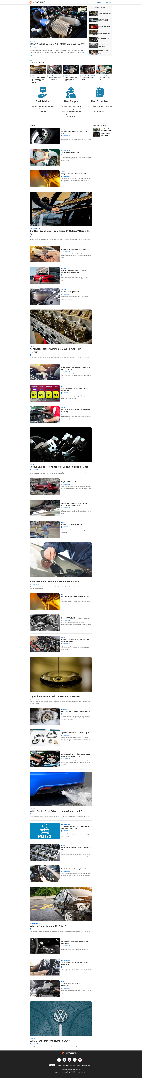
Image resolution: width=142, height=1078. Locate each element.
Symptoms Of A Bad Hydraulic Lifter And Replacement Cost (75, 640)
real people (74, 109)
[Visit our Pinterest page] (69, 1060)
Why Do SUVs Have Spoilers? (71, 482)
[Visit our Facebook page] (59, 1060)
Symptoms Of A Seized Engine (71, 524)
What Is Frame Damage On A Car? (48, 926)
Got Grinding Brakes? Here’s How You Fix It (103, 39)
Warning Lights (34, 693)
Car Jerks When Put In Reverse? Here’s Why (74, 132)
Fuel (62, 386)
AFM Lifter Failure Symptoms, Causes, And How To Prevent (57, 350)
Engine (32, 41)
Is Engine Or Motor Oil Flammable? (73, 174)
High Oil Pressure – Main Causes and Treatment (55, 696)
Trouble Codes (65, 824)
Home (52, 1065)
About (59, 1065)
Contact (65, 1065)
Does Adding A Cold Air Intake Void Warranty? (57, 44)
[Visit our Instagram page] (64, 1060)
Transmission (65, 939)
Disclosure (86, 1065)
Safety (63, 171)
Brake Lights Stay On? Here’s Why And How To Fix (104, 26)
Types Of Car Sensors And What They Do (75, 733)
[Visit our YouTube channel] (80, 1060)
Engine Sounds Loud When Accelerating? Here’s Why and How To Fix (75, 755)
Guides (99, 2)
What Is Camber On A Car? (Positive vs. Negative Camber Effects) (75, 271)
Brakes (63, 407)
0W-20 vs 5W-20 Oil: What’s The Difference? (72, 985)
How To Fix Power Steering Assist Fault (75, 869)
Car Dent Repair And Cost (104, 78)
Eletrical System (88, 75)
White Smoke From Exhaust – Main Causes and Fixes (58, 811)
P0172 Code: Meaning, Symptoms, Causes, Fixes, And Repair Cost (76, 827)
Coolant (63, 289)
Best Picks (108, 2)
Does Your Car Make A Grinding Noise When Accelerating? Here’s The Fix (38, 80)
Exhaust (32, 808)
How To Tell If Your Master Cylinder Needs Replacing (75, 411)
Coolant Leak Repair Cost (70, 292)
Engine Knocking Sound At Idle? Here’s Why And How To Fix (104, 13)
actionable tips (45, 106)
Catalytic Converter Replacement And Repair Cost (104, 52)
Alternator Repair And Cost (88, 78)
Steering (63, 866)
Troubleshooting (35, 228)
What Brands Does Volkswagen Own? (50, 1041)
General (63, 730)
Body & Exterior (104, 75)
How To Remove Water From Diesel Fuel (75, 597)
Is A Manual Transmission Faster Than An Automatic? (75, 942)
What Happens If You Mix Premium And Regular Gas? (74, 389)
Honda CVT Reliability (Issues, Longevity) (75, 618)
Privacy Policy (75, 1065)
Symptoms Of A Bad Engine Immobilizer (75, 249)
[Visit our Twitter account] (75, 1060)
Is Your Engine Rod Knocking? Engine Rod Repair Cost (59, 467)
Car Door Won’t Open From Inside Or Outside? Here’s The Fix (60, 232)
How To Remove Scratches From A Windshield (54, 581)
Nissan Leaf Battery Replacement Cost (103, 20)
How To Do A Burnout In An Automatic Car (75, 711)
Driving (34, 75)
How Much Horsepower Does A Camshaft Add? (75, 849)
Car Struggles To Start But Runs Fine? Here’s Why (74, 963)
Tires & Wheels (65, 268)
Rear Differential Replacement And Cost (104, 32)
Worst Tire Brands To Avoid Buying (103, 45)
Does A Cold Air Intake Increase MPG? (55, 78)
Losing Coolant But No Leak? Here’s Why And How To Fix (75, 368)
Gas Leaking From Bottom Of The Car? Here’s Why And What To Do (74, 504)
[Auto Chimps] (37, 2)
